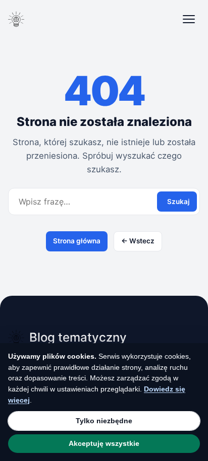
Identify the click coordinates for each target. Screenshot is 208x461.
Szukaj (178, 201)
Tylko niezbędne (104, 421)
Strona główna (76, 241)
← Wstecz (137, 241)
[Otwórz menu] (189, 19)
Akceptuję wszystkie (104, 443)
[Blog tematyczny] (16, 19)
